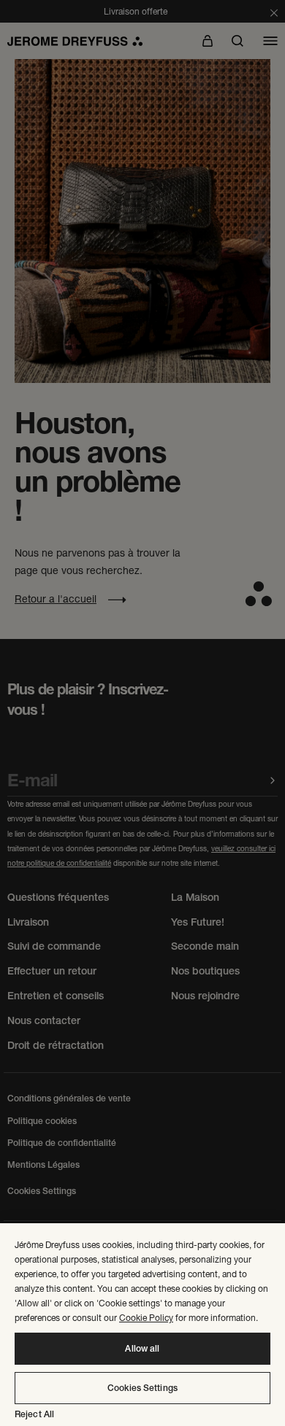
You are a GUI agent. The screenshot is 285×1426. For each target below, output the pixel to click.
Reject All (34, 1414)
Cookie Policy (146, 1317)
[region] (142, 1324)
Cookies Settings (142, 1388)
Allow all (142, 1349)
